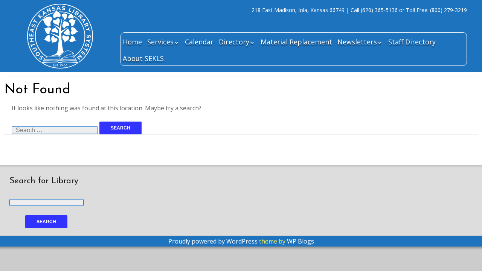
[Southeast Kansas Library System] (60, 46)
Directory (234, 41)
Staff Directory (412, 41)
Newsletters (357, 41)
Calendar (199, 41)
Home (132, 41)
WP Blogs (300, 241)
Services (160, 41)
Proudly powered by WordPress (213, 241)
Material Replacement (296, 41)
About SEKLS (143, 58)
